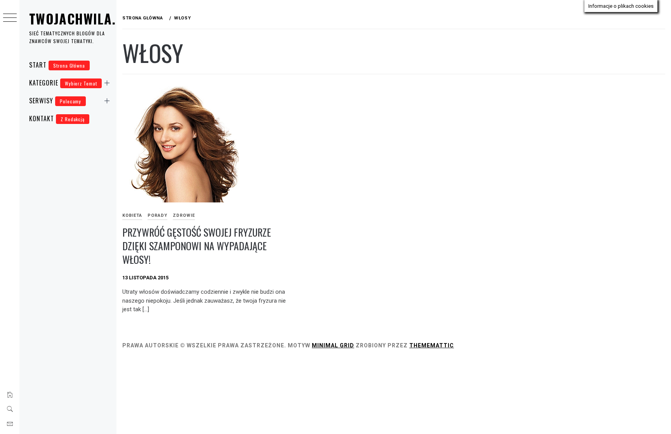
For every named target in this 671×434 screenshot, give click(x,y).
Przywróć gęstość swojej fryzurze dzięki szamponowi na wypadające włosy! (196, 246)
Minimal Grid (333, 345)
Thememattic (431, 345)
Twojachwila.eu (79, 18)
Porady (157, 215)
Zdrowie (184, 215)
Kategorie (63, 82)
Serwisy (55, 100)
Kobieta (132, 215)
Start (57, 65)
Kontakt (57, 118)
